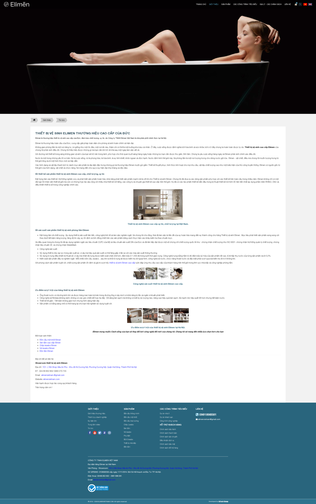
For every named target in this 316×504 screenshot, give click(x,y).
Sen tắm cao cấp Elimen (50, 343)
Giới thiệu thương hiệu (96, 413)
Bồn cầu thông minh (131, 413)
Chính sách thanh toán (168, 433)
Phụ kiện (127, 436)
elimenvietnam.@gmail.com (52, 375)
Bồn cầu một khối (130, 417)
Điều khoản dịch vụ (167, 440)
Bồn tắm (127, 447)
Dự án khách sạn (166, 417)
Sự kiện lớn (92, 421)
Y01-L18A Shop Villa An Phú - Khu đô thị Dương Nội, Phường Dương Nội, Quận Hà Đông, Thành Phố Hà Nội (153, 468)
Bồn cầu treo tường (131, 421)
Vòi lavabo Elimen (47, 348)
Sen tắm (127, 428)
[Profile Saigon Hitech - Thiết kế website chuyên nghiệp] (223, 501)
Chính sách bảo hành (168, 429)
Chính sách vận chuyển (168, 437)
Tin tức (62, 120)
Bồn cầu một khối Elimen (50, 340)
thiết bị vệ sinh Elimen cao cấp (122, 263)
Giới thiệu (47, 120)
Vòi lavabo (127, 432)
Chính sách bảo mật (167, 444)
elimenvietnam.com (51, 379)
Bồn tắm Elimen (46, 351)
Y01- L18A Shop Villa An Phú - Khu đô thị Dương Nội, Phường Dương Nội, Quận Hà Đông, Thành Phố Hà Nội (89, 367)
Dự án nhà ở (164, 413)
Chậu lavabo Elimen (48, 345)
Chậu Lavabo (129, 424)
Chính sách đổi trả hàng (169, 448)
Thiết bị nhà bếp (130, 443)
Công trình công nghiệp (169, 421)
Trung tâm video (94, 424)
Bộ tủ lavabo (128, 439)
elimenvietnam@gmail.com (209, 419)
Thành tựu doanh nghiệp (97, 417)
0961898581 (207, 414)
